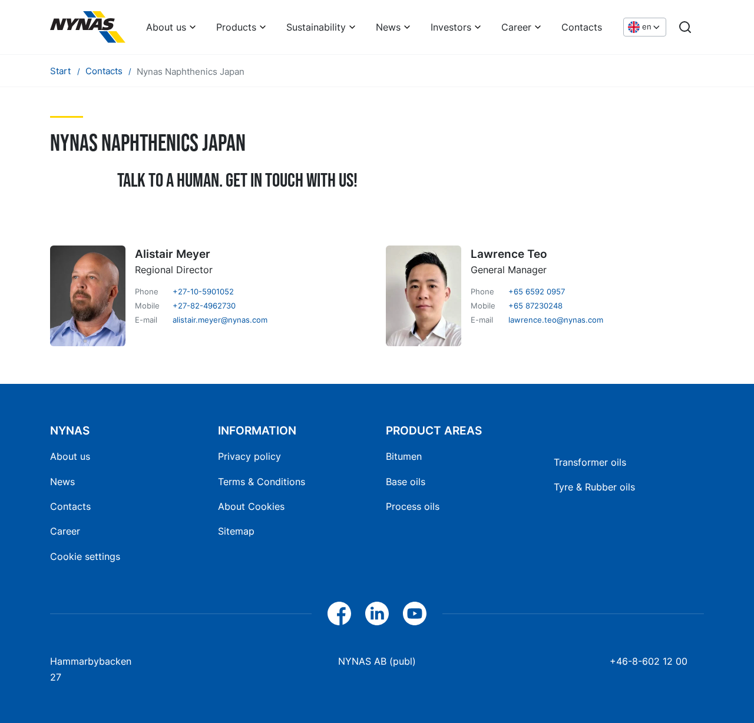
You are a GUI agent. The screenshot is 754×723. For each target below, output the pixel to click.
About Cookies (251, 506)
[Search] (685, 27)
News (388, 27)
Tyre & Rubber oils (594, 487)
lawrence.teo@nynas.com (555, 319)
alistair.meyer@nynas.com (220, 319)
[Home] (87, 27)
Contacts (581, 27)
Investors (451, 27)
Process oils (412, 506)
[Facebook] (339, 613)
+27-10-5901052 (203, 291)
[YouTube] (414, 613)
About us (166, 27)
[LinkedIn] (377, 613)
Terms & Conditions (261, 481)
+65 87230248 (535, 305)
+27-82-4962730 (204, 305)
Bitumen (404, 456)
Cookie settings (85, 556)
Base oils (405, 481)
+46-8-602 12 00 (648, 661)
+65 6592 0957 (536, 291)
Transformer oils (590, 462)
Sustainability (316, 27)
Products (236, 27)
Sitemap (236, 531)
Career (516, 27)
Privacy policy (249, 456)
